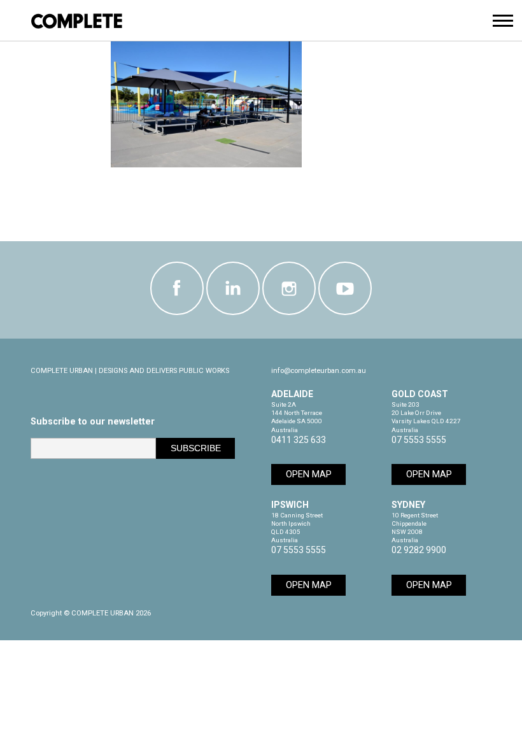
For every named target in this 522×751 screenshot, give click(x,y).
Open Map (309, 474)
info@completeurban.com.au (318, 371)
